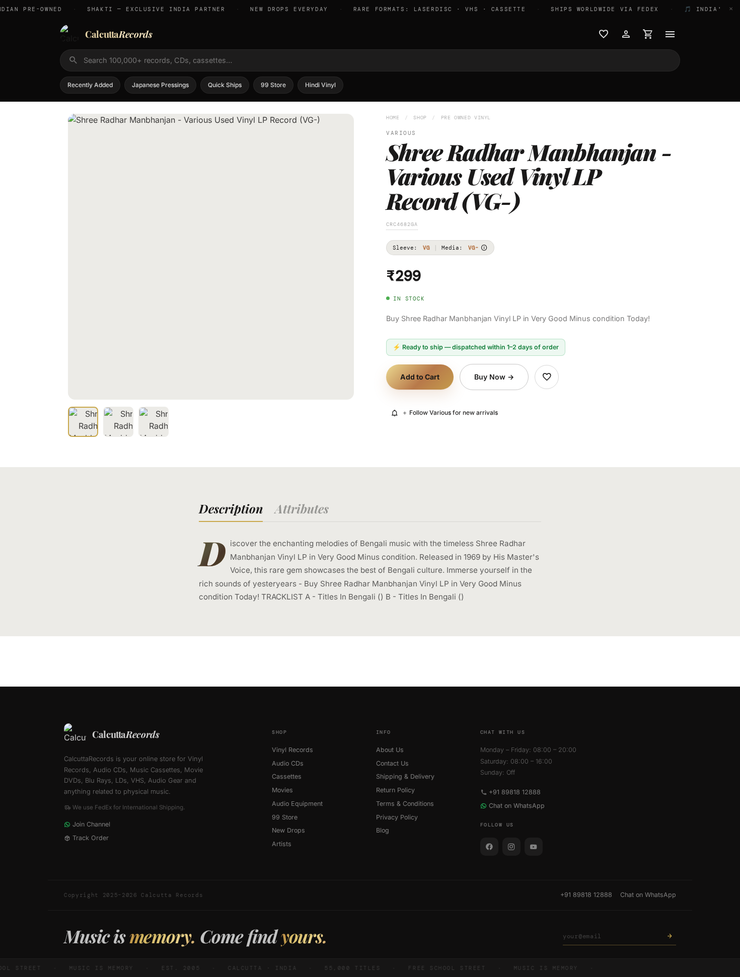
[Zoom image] (339, 385)
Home (393, 117)
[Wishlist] (604, 34)
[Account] (626, 34)
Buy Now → (494, 376)
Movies (282, 790)
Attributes (302, 508)
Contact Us (392, 763)
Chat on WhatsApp (517, 805)
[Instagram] (511, 847)
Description (231, 508)
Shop (420, 117)
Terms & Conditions (405, 803)
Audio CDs (288, 763)
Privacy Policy (397, 817)
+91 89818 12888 (515, 792)
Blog (382, 830)
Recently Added (90, 85)
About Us (390, 750)
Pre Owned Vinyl (466, 117)
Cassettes (287, 776)
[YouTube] (534, 847)
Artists (281, 844)
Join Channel (91, 824)
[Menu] (670, 34)
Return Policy (395, 790)
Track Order (90, 838)
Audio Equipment (297, 803)
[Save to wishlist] (547, 377)
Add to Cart (419, 376)
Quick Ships (225, 85)
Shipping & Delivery (405, 776)
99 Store (273, 85)
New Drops (288, 830)
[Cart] (648, 34)
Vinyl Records (292, 750)
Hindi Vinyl (320, 85)
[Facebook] (489, 847)
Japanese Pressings (160, 85)
